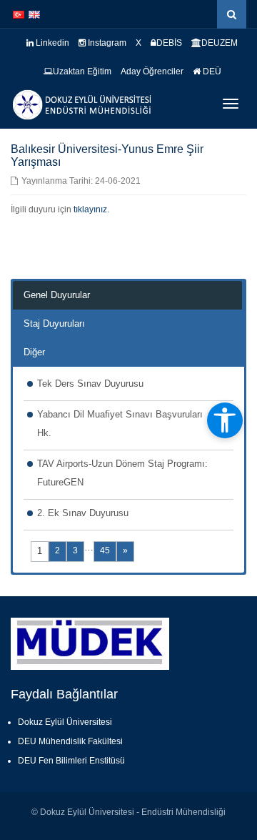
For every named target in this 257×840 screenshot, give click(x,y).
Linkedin (51, 43)
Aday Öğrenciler (152, 71)
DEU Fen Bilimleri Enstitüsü (71, 761)
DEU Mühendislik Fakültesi (70, 741)
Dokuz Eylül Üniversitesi (65, 722)
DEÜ (211, 71)
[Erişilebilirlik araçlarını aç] (225, 420)
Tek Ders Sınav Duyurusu (90, 383)
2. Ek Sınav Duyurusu (82, 513)
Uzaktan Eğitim (82, 71)
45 (105, 550)
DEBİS (169, 43)
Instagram (106, 43)
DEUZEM (219, 43)
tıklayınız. (91, 209)
